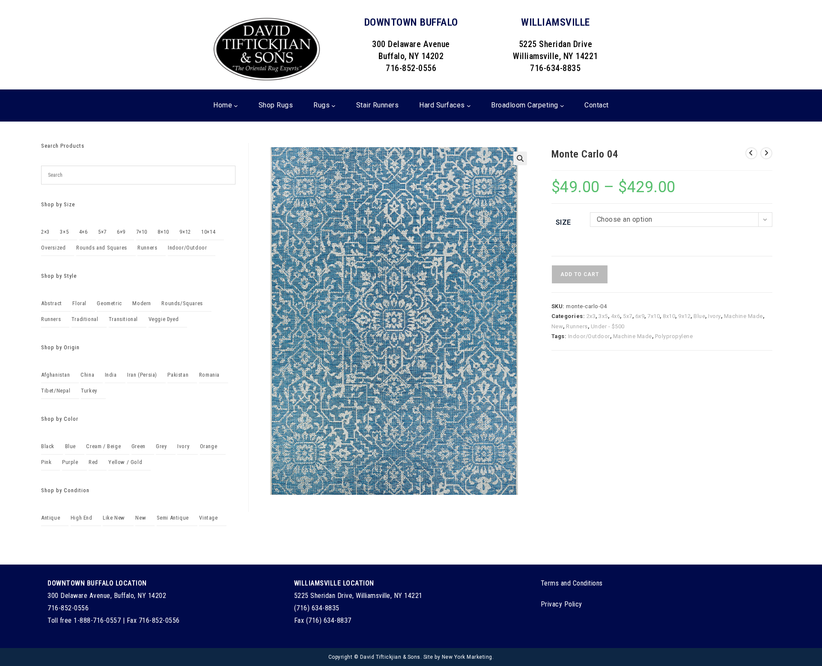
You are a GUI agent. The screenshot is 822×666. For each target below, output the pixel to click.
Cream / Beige (103, 446)
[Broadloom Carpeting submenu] (562, 106)
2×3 (45, 232)
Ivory (714, 316)
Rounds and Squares (101, 247)
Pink (46, 462)
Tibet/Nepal (56, 390)
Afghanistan (55, 375)
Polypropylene (674, 336)
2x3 (591, 316)
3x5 (603, 316)
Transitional (123, 319)
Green (138, 446)
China (87, 375)
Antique (50, 517)
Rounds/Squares (182, 303)
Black (47, 446)
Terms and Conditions (572, 583)
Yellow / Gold (125, 462)
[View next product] (766, 153)
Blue (699, 316)
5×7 (102, 232)
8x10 (669, 316)
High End (81, 517)
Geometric (109, 303)
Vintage (208, 517)
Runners (577, 326)
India (111, 375)
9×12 (185, 232)
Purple (70, 462)
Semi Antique (173, 517)
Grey (161, 446)
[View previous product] (751, 153)
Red (93, 462)
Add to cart (579, 274)
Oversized (53, 247)
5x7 (627, 316)
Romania (209, 375)
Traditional (84, 319)
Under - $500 (608, 326)
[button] (520, 158)
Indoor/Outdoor (589, 336)
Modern (141, 303)
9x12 (684, 316)
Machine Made (743, 316)
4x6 (615, 316)
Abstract (51, 303)
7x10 (653, 316)
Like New (114, 517)
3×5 (64, 232)
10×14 (208, 232)
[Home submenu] (236, 106)
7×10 (141, 232)
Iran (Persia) (142, 375)
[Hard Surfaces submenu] (469, 106)
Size (563, 222)
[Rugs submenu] (333, 106)
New (557, 326)
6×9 (121, 232)
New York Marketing (467, 657)
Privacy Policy (561, 604)
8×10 (163, 232)
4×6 (83, 232)
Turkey (89, 390)
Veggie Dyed (164, 319)
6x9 (640, 316)
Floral (79, 303)
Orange (208, 446)
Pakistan (177, 375)
